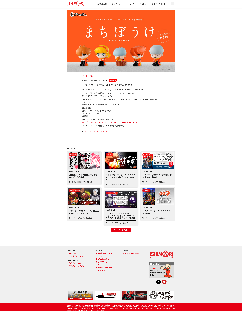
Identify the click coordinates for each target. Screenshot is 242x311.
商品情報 (112, 80)
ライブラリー (117, 4)
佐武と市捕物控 (77, 182)
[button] (172, 3)
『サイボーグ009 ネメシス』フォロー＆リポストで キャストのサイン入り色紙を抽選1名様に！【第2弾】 (121, 215)
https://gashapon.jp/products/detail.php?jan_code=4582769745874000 (109, 122)
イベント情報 (74, 190)
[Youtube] (164, 282)
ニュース (131, 4)
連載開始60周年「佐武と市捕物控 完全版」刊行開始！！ (83, 176)
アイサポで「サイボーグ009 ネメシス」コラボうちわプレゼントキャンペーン (121, 177)
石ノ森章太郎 (101, 4)
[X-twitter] (158, 282)
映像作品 (146, 190)
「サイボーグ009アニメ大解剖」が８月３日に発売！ (157, 176)
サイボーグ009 (88, 76)
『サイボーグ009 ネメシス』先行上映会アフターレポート (84, 212)
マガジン (143, 4)
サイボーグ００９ (158, 4)
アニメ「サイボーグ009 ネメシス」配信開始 (157, 212)
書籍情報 (72, 154)
